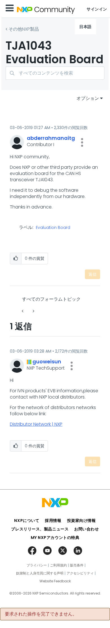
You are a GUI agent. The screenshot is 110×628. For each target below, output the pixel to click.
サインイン (97, 9)
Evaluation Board (53, 227)
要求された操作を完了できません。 (41, 614)
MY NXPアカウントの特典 (55, 537)
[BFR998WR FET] (23, 311)
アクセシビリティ (80, 573)
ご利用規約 (58, 565)
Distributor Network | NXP (36, 424)
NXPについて (26, 520)
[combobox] (55, 73)
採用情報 (53, 520)
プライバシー (37, 565)
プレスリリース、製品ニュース (40, 529)
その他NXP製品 (23, 29)
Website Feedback (55, 581)
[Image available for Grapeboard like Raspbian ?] (33, 311)
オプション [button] (87, 98)
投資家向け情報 (81, 520)
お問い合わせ (86, 529)
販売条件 (76, 565)
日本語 (85, 26)
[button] (82, 142)
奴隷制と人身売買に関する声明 (39, 573)
